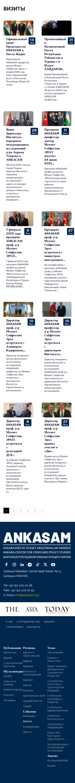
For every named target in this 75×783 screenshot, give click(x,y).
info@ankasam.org (27, 595)
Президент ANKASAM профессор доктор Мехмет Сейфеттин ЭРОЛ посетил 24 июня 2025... (52, 146)
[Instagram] (14, 565)
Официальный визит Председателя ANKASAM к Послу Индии (16, 46)
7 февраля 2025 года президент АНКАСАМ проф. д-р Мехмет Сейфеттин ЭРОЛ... (14, 243)
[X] (45, 565)
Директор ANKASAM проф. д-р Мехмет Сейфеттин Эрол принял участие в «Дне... (52, 436)
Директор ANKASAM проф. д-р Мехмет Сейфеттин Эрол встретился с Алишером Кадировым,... (16, 335)
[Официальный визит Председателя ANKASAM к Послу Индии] (18, 28)
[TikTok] (38, 565)
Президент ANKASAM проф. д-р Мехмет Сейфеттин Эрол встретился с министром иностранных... (54, 245)
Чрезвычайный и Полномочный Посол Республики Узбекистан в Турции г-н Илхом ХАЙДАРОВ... (55, 54)
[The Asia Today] (37, 609)
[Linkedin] (22, 565)
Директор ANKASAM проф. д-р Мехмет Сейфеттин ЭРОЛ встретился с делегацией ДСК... (14, 438)
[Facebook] (6, 565)
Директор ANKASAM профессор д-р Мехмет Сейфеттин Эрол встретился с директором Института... (53, 337)
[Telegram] (30, 565)
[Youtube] (53, 565)
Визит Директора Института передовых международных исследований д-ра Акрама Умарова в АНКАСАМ (17, 145)
